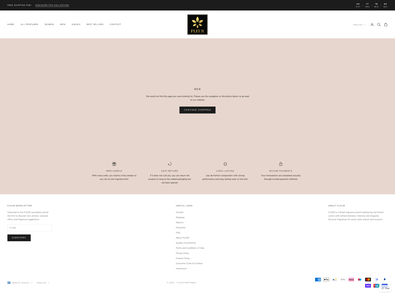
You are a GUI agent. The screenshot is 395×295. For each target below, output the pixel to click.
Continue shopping (197, 110)
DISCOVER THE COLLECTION (52, 5)
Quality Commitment (186, 242)
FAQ (178, 232)
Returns (179, 222)
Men (62, 24)
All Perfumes (30, 24)
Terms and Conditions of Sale (190, 248)
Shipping (180, 217)
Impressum (181, 268)
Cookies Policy (183, 258)
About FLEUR (182, 237)
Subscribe (19, 237)
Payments (180, 227)
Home (11, 24)
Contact (115, 24)
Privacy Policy (182, 253)
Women (49, 24)
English (358, 25)
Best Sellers (95, 24)
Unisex (76, 24)
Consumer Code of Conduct (189, 263)
